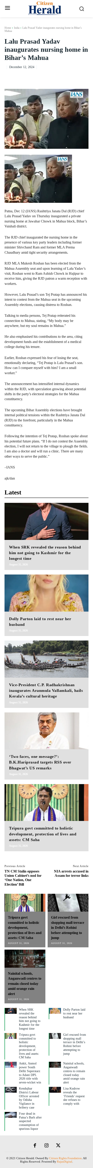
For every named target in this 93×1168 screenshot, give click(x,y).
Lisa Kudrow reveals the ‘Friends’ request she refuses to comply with (74, 1096)
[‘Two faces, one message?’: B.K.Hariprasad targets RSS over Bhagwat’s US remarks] (46, 731)
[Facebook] (52, 75)
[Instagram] (46, 1146)
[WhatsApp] (83, 75)
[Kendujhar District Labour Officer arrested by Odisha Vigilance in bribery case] (11, 1090)
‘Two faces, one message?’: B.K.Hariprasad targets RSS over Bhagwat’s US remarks (40, 762)
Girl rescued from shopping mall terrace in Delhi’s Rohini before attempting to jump (67, 927)
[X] (63, 75)
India (16, 27)
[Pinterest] (73, 75)
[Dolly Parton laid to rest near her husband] (46, 593)
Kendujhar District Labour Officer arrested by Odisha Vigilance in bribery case (29, 1098)
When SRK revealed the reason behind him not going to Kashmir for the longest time (45, 553)
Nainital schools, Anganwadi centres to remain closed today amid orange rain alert (24, 984)
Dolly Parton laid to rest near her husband (74, 1013)
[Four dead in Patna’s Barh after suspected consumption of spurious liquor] (11, 1115)
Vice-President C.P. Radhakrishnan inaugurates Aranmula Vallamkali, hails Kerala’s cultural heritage (46, 690)
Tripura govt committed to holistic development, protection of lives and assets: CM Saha (42, 834)
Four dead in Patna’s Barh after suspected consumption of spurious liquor (30, 1121)
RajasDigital (64, 1161)
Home (8, 27)
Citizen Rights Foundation (65, 1158)
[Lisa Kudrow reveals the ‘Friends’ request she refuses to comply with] (55, 1090)
